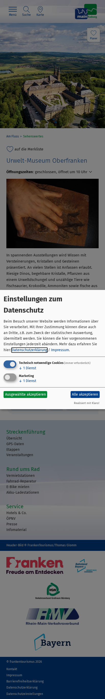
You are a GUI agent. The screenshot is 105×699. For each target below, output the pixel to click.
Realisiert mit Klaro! (86, 403)
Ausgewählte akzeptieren (25, 394)
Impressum (60, 350)
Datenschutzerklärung (29, 350)
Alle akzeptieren (85, 394)
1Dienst (27, 368)
